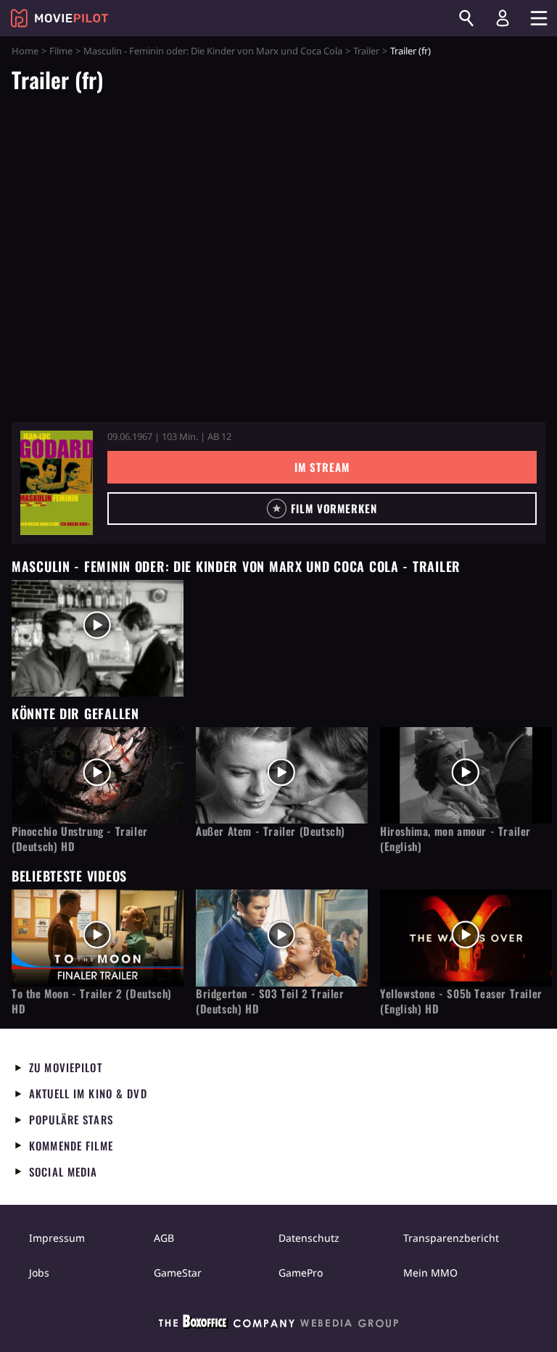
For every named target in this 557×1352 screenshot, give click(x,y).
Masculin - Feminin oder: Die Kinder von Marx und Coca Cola (212, 50)
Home (25, 50)
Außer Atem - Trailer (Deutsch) (270, 831)
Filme (61, 50)
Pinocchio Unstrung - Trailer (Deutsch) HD (80, 839)
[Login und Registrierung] (502, 18)
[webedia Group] (278, 1324)
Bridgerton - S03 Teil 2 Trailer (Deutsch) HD (270, 1001)
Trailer (366, 50)
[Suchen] (466, 18)
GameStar (178, 1273)
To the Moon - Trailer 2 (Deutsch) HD (92, 1001)
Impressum (57, 1238)
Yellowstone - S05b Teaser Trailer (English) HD (461, 1001)
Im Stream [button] (321, 467)
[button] (322, 508)
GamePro (300, 1273)
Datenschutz (308, 1238)
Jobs (39, 1273)
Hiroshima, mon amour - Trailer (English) (455, 839)
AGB (164, 1238)
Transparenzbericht (451, 1238)
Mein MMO (430, 1273)
